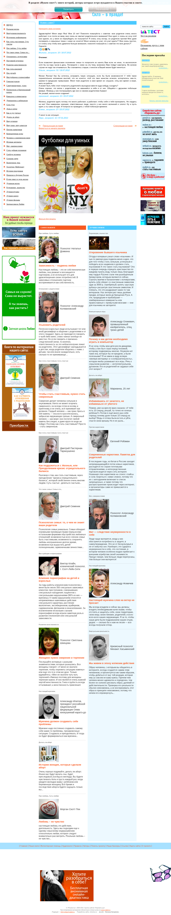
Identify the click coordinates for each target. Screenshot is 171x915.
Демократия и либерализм (17, 100)
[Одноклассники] (43, 49)
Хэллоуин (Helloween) (15, 167)
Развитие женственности (49, 625)
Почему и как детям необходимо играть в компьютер (108, 340)
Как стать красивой (14, 69)
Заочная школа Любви (15, 204)
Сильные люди (12, 158)
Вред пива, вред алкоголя (16, 125)
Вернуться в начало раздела (52, 128)
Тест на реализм (148, 35)
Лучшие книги (12, 196)
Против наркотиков (96, 427)
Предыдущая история (53, 126)
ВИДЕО (9, 25)
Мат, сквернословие (97, 496)
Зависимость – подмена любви (57, 265)
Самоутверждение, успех (16, 85)
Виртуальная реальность (99, 631)
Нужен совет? (47, 22)
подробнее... (163, 68)
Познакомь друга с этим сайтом (152, 47)
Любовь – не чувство (51, 821)
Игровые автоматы (13, 142)
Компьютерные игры (97, 312)
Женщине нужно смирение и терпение (61, 657)
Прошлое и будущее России (17, 175)
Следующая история (123, 126)
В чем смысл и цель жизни (17, 179)
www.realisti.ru (105, 910)
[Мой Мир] (46, 49)
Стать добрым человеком (16, 150)
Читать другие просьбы (158, 101)
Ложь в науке (11, 108)
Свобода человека (13, 154)
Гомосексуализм (13, 81)
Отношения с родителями (49, 289)
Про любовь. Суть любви (49, 233)
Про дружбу (11, 73)
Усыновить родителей (52, 325)
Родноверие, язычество (98, 233)
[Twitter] (40, 49)
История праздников (14, 171)
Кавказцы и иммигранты (16, 96)
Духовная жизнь (13, 183)
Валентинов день (13, 162)
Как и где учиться (13, 113)
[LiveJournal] (49, 49)
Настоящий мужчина (47, 691)
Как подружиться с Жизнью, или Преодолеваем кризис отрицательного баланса (62, 468)
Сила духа (10, 104)
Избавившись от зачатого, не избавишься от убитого (106, 402)
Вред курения (11, 121)
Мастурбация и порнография (50, 554)
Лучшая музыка (12, 191)
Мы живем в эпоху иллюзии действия (111, 663)
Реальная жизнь (12, 29)
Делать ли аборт (45, 742)
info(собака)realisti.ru (68, 912)
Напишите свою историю (50, 29)
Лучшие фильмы (13, 200)
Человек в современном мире (18, 138)
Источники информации (16, 37)
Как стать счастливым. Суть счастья (53, 361)
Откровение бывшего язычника (108, 252)
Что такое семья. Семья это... (50, 489)
